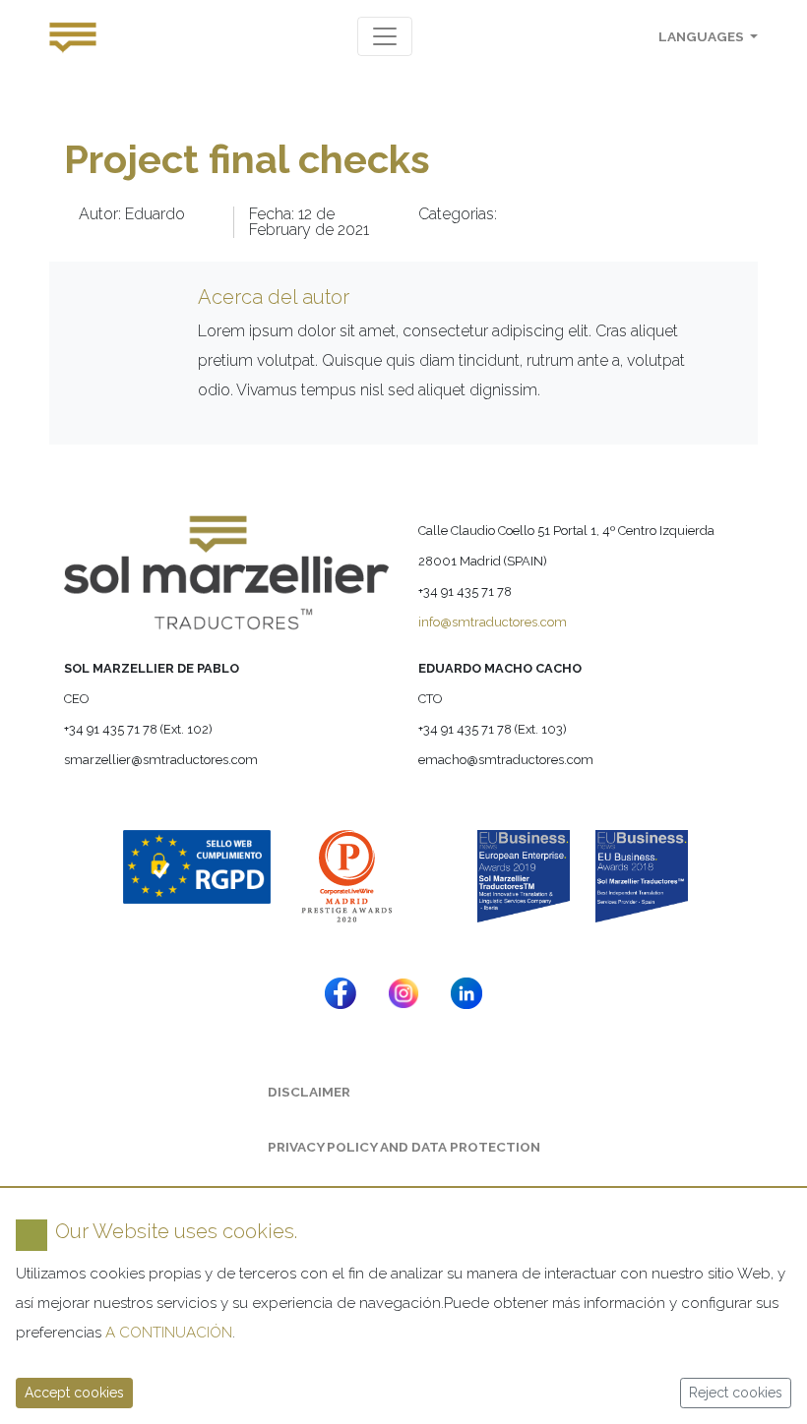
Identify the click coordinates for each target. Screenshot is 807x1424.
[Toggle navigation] (384, 36)
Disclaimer (309, 1091)
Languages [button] (702, 36)
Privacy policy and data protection (404, 1147)
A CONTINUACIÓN (168, 1332)
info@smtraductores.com (492, 622)
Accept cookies (74, 1392)
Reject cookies (735, 1392)
